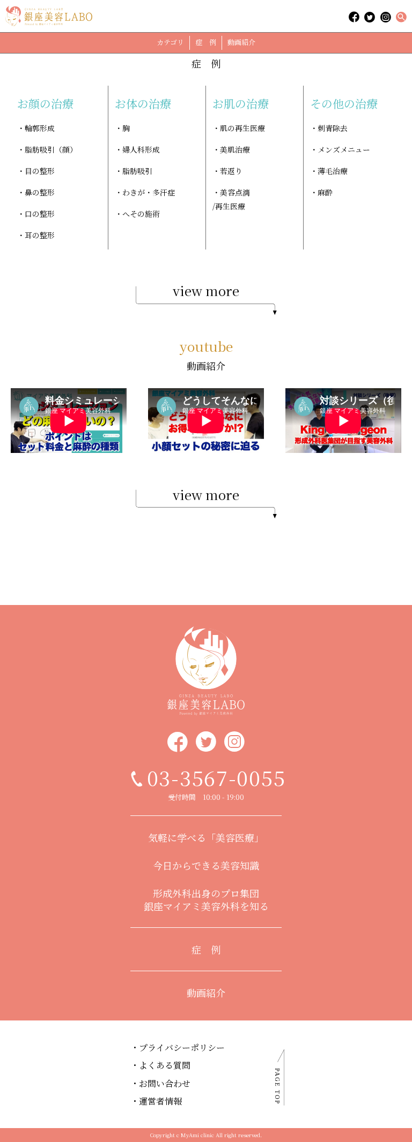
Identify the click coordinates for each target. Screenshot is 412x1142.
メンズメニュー (344, 149)
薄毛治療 (333, 170)
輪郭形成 (40, 128)
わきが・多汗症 (148, 192)
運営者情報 (160, 1101)
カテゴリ (170, 42)
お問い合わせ (164, 1083)
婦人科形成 (141, 149)
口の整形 (40, 213)
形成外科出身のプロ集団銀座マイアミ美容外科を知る (206, 899)
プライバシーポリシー (182, 1047)
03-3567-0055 (216, 777)
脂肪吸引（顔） (51, 149)
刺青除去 (333, 128)
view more (206, 290)
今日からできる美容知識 (206, 865)
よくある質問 (164, 1065)
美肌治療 (235, 149)
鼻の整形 (40, 192)
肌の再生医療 (242, 128)
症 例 (205, 42)
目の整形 (40, 170)
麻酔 (325, 192)
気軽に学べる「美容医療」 (206, 837)
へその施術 (141, 213)
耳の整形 (40, 235)
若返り (231, 170)
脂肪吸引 (137, 170)
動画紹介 (241, 42)
